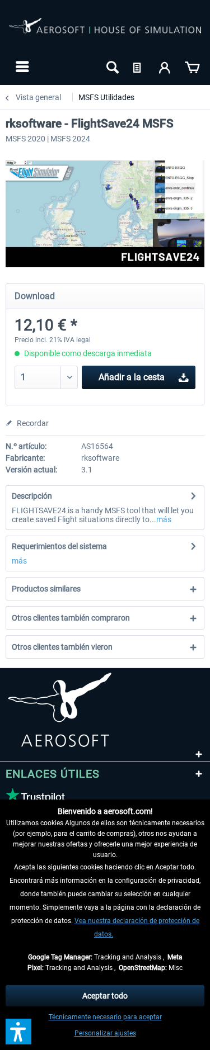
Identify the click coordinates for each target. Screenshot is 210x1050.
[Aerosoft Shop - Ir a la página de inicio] (105, 32)
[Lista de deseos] (138, 66)
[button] (18, 1031)
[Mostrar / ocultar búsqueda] (111, 66)
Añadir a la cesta (132, 377)
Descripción (32, 495)
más (163, 519)
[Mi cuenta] (165, 66)
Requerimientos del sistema (59, 546)
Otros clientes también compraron (71, 617)
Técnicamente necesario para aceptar (105, 1017)
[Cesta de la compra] (192, 66)
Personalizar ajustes (105, 1033)
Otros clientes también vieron (62, 646)
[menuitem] (21, 66)
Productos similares (46, 588)
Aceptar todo (105, 995)
